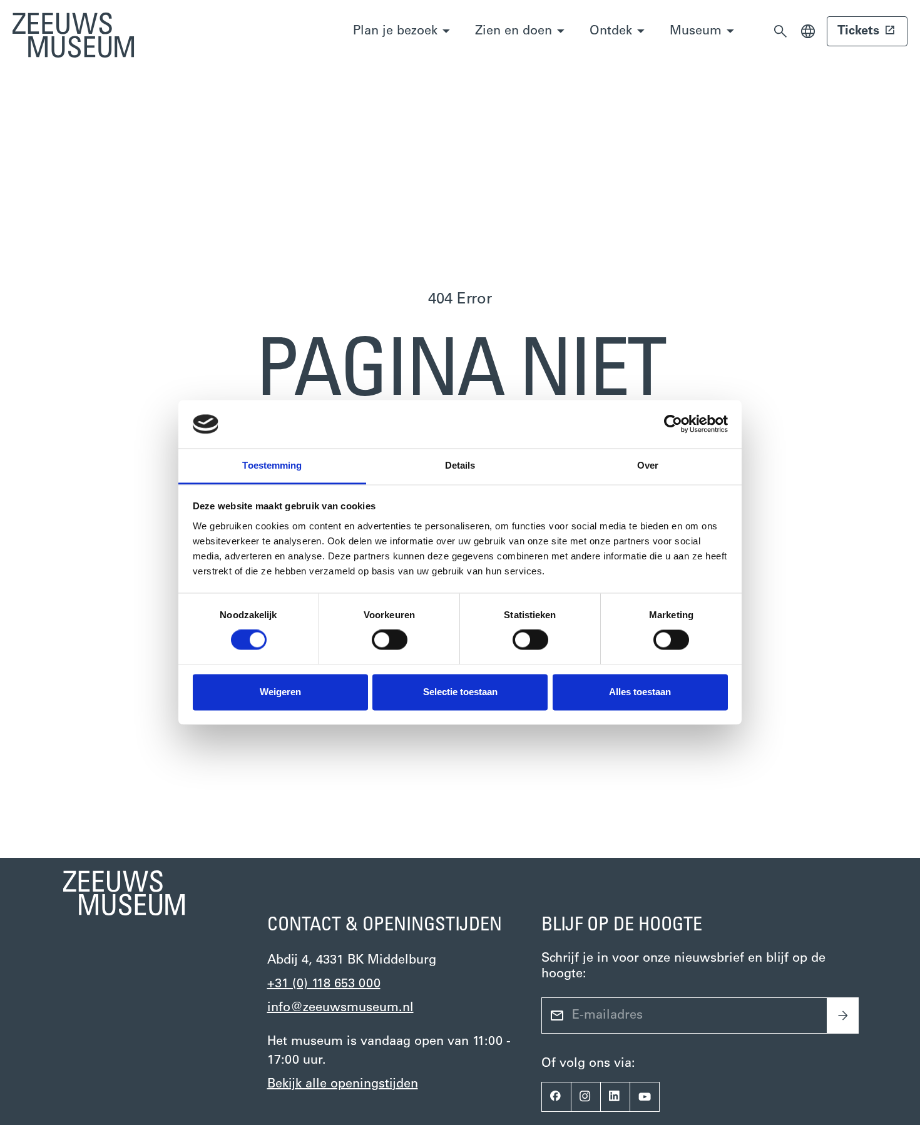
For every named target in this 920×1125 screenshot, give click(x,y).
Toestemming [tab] (272, 465)
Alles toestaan (640, 691)
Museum (696, 31)
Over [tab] (647, 465)
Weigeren (280, 691)
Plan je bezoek (395, 31)
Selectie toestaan (460, 691)
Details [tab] (460, 465)
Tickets (858, 31)
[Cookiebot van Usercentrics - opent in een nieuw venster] (673, 424)
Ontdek (611, 31)
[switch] (389, 640)
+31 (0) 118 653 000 (324, 984)
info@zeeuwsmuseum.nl (340, 1008)
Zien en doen (513, 31)
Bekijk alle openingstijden (342, 1084)
